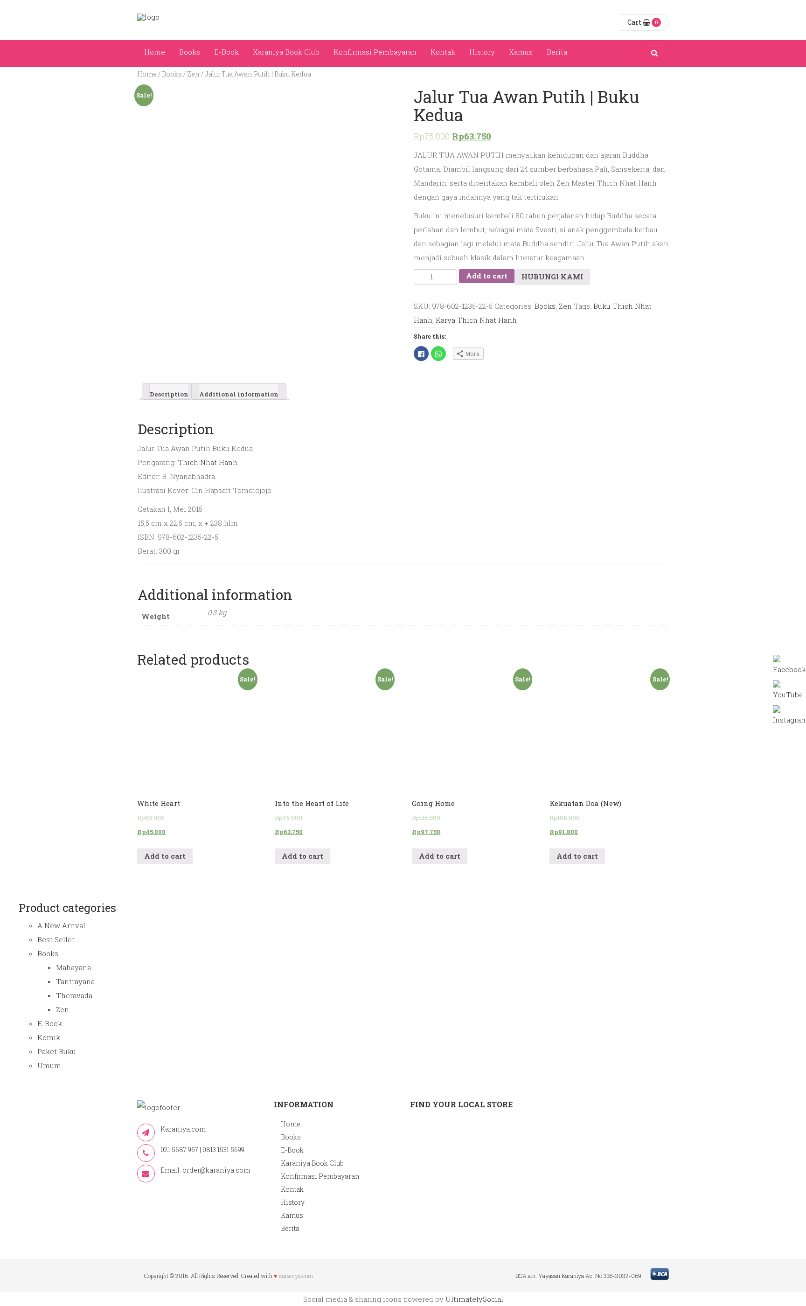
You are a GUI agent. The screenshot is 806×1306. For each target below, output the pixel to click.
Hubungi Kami (552, 276)
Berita (557, 51)
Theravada (74, 995)
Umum (49, 1065)
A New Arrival (61, 925)
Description (169, 394)
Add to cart (486, 275)
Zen (193, 74)
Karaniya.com (295, 1275)
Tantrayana (75, 981)
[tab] (169, 391)
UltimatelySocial (474, 1299)
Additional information (238, 394)
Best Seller (56, 939)
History (482, 51)
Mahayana (73, 967)
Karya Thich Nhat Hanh (476, 320)
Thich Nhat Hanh (207, 462)
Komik (48, 1037)
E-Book (226, 51)
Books (189, 51)
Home (154, 51)
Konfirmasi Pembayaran (375, 51)
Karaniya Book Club (286, 51)
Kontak (443, 51)
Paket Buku (56, 1051)
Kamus (521, 51)
